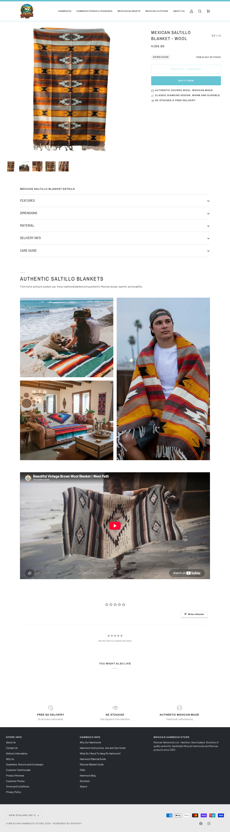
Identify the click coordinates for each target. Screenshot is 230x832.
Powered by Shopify (67, 823)
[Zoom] (74, 91)
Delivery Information (16, 753)
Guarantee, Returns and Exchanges (24, 764)
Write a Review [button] (196, 614)
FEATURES (27, 200)
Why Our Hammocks (90, 742)
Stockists (85, 781)
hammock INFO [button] (90, 737)
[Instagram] (208, 823)
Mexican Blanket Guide (92, 764)
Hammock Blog (88, 775)
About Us (11, 742)
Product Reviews (15, 775)
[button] (65, 11)
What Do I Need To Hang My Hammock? (100, 753)
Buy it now (186, 80)
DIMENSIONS (28, 213)
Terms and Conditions (17, 786)
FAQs (82, 769)
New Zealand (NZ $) (22, 815)
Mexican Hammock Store (26, 823)
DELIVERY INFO (30, 238)
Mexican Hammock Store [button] (171, 737)
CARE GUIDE (28, 250)
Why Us (10, 758)
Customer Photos (15, 781)
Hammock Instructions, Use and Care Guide (103, 747)
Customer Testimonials (18, 769)
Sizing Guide (161, 57)
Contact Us (12, 747)
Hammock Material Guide (93, 758)
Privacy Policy (13, 791)
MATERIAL (27, 225)
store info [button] (14, 737)
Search (83, 786)
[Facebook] (200, 823)
